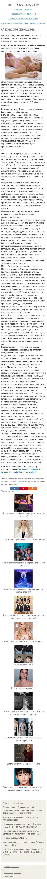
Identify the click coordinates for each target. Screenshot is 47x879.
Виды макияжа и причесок (23, 13)
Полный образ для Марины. (15, 838)
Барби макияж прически (15, 478)
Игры (32, 23)
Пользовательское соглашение (19, 870)
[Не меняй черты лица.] (23, 661)
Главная (18, 9)
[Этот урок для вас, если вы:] (23, 685)
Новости (28, 9)
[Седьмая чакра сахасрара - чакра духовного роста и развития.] (23, 586)
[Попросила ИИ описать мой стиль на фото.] (23, 638)
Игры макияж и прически (31, 478)
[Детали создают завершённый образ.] (23, 760)
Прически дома (12, 484)
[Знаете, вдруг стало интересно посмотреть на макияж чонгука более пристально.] (23, 784)
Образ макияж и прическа (25, 481)
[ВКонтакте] (14, 488)
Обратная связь (8, 876)
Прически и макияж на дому (14, 23)
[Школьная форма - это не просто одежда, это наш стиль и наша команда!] (23, 612)
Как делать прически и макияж (23, 18)
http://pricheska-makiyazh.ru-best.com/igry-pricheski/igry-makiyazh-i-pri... (22, 471)
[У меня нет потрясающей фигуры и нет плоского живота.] (23, 559)
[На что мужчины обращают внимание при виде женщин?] (23, 510)
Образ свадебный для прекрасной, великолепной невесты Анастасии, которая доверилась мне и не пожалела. (22, 810)
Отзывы (41, 23)
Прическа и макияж (23, 5)
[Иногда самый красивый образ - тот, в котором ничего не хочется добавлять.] (23, 708)
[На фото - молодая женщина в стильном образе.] (23, 536)
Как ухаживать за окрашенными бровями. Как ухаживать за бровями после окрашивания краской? (23, 852)
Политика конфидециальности (12, 873)
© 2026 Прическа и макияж (11, 867)
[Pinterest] (23, 488)
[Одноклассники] (32, 488)
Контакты (6, 870)
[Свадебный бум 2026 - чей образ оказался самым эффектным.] (23, 734)
